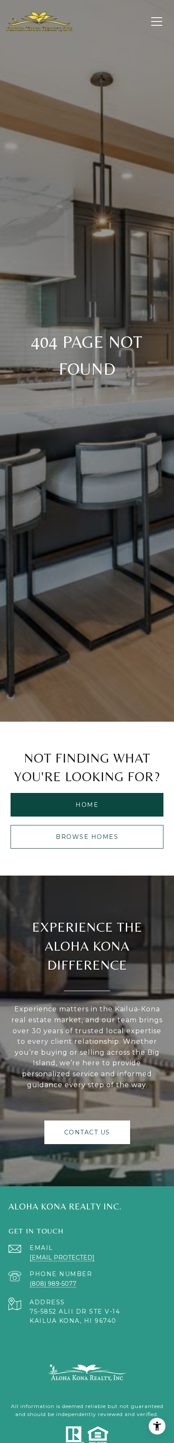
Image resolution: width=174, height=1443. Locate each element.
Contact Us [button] (87, 1132)
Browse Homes (87, 837)
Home (87, 805)
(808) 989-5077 (53, 1283)
